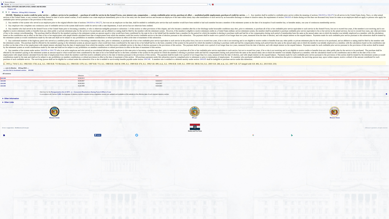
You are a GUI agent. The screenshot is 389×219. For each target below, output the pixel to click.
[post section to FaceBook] (97, 136)
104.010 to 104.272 (326, 15)
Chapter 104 (12, 9)
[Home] (2, 4)
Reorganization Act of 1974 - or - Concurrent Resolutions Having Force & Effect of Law (81, 92)
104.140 (147, 59)
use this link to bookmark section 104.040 (18, 70)
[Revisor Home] (4, 135)
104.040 (3, 78)
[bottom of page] (42, 12)
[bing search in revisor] (292, 135)
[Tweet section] (136, 136)
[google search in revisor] (253, 135)
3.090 (59, 94)
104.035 (203, 59)
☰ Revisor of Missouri (8, 2)
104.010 (287, 17)
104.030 (44, 50)
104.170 (53, 50)
